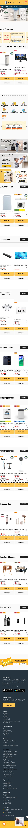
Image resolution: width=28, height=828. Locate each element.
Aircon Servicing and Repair (9, 740)
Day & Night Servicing (8, 776)
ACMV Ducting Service (8, 799)
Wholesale (6, 794)
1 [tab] (2, 95)
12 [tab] (23, 95)
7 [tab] (14, 95)
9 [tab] (17, 95)
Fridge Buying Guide (8, 786)
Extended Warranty (8, 761)
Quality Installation (8, 771)
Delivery (5, 742)
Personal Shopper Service (9, 762)
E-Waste (6, 744)
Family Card (6, 716)
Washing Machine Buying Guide (10, 788)
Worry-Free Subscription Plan (10, 765)
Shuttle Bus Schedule (8, 731)
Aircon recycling (7, 802)
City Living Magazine (8, 785)
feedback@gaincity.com (9, 815)
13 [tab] (25, 95)
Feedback (6, 735)
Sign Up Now (9, 705)
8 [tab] (15, 95)
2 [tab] (4, 95)
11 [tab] (21, 95)
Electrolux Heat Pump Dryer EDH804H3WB (9, 423)
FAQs (5, 728)
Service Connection (7, 749)
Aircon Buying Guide (8, 782)
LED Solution (6, 800)
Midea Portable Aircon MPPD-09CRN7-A (8, 212)
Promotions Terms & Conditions (11, 745)
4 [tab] (8, 95)
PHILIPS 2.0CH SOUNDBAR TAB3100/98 (8, 265)
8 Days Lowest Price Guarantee (10, 751)
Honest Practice (7, 774)
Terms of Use (7, 719)
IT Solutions (6, 795)
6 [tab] (12, 95)
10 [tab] (19, 95)
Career (5, 714)
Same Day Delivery (8, 756)
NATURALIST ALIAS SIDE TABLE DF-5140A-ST (9, 579)
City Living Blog (7, 722)
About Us (6, 713)
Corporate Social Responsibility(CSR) (12, 721)
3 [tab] (6, 95)
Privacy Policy (7, 718)
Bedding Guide (7, 783)
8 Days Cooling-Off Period (9, 753)
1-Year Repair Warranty (9, 773)
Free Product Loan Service (9, 757)
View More (24, 186)
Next (27, 15)
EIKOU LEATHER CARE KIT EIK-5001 (7, 630)
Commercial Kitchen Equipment (10, 797)
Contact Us (6, 733)
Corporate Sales (7, 803)
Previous (1, 15)
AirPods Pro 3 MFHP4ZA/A (6, 317)
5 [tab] (10, 95)
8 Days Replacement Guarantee (10, 754)
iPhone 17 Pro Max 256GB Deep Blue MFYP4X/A (10, 370)
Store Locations (7, 730)
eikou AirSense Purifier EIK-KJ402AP (6, 69)
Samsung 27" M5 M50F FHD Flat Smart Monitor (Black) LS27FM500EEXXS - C (20, 67)
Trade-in (5, 759)
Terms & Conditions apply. (17, 41)
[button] (13, 74)
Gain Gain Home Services (9, 767)
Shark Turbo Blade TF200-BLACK (7, 473)
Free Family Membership (9, 764)
